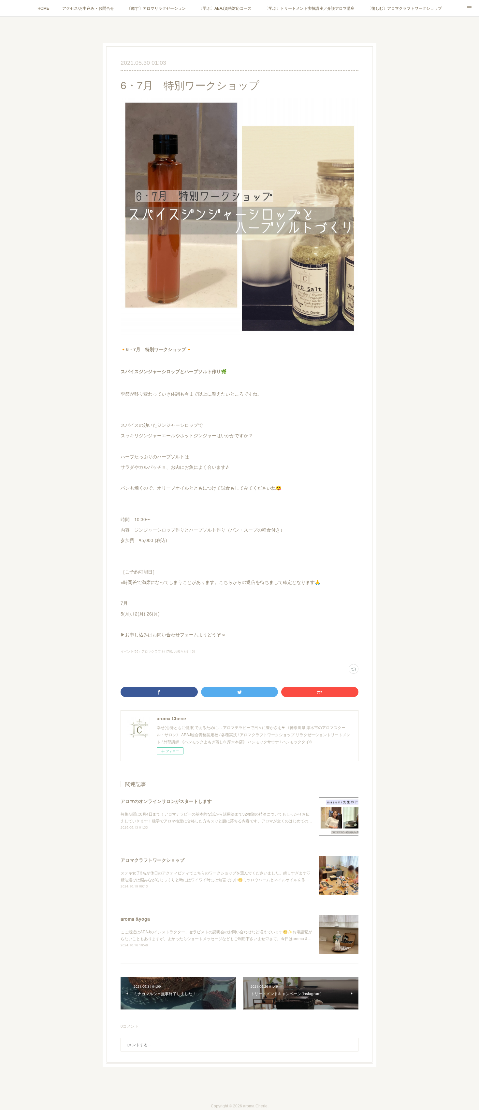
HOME (43, 8)
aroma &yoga (135, 918)
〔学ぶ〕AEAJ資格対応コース (225, 8)
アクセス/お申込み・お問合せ (88, 8)
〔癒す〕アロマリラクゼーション (156, 8)
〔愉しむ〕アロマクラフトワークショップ (405, 8)
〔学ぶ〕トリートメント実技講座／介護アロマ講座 (310, 8)
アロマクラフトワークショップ (152, 860)
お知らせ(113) (184, 651)
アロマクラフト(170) (156, 651)
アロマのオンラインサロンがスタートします (166, 801)
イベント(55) (130, 651)
